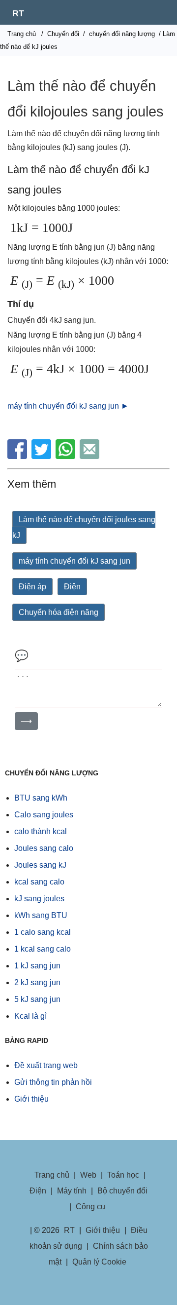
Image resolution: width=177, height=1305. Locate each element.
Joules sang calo (43, 848)
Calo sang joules (43, 814)
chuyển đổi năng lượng (122, 34)
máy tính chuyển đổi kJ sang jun (74, 561)
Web (88, 1175)
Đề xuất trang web (46, 1065)
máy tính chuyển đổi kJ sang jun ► (68, 406)
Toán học (123, 1175)
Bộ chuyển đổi (122, 1191)
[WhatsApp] (67, 456)
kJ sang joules (39, 898)
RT (18, 13)
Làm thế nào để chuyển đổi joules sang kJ (83, 527)
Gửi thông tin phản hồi (53, 1082)
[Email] (91, 456)
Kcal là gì (30, 1016)
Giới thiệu (31, 1099)
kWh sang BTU (40, 915)
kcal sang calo (39, 882)
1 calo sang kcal (42, 932)
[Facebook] (18, 456)
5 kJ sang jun (37, 999)
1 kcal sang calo (42, 949)
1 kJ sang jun (37, 965)
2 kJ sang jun (37, 982)
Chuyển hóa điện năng (58, 612)
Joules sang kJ (40, 865)
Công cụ (90, 1206)
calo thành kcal (40, 831)
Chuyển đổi (63, 34)
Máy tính (72, 1191)
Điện (72, 586)
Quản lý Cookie (99, 1262)
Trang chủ (21, 34)
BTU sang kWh (40, 798)
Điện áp (32, 586)
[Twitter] (42, 456)
